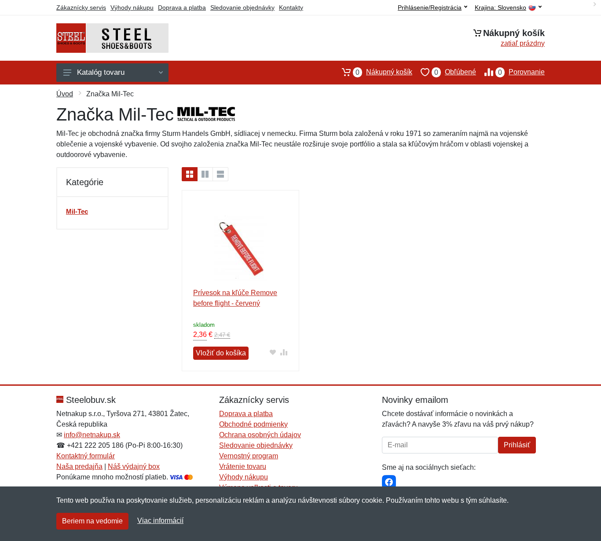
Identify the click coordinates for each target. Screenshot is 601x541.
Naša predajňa (79, 466)
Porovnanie (521, 72)
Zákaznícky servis (81, 7)
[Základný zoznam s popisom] (205, 174)
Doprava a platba (182, 7)
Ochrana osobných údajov (260, 435)
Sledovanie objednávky (242, 7)
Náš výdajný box (134, 466)
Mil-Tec (77, 211)
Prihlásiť (517, 445)
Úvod (64, 94)
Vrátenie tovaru (242, 466)
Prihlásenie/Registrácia (430, 7)
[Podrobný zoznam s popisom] (220, 174)
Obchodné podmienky (253, 424)
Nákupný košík (383, 72)
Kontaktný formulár (85, 456)
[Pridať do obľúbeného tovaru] (273, 352)
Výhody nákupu (132, 7)
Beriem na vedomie (92, 521)
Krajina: (500, 7)
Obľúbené (455, 72)
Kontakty (291, 7)
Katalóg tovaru (101, 72)
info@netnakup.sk (92, 435)
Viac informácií (160, 520)
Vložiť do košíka (221, 353)
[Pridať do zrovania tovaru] (284, 352)
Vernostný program (248, 456)
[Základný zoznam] (190, 174)
